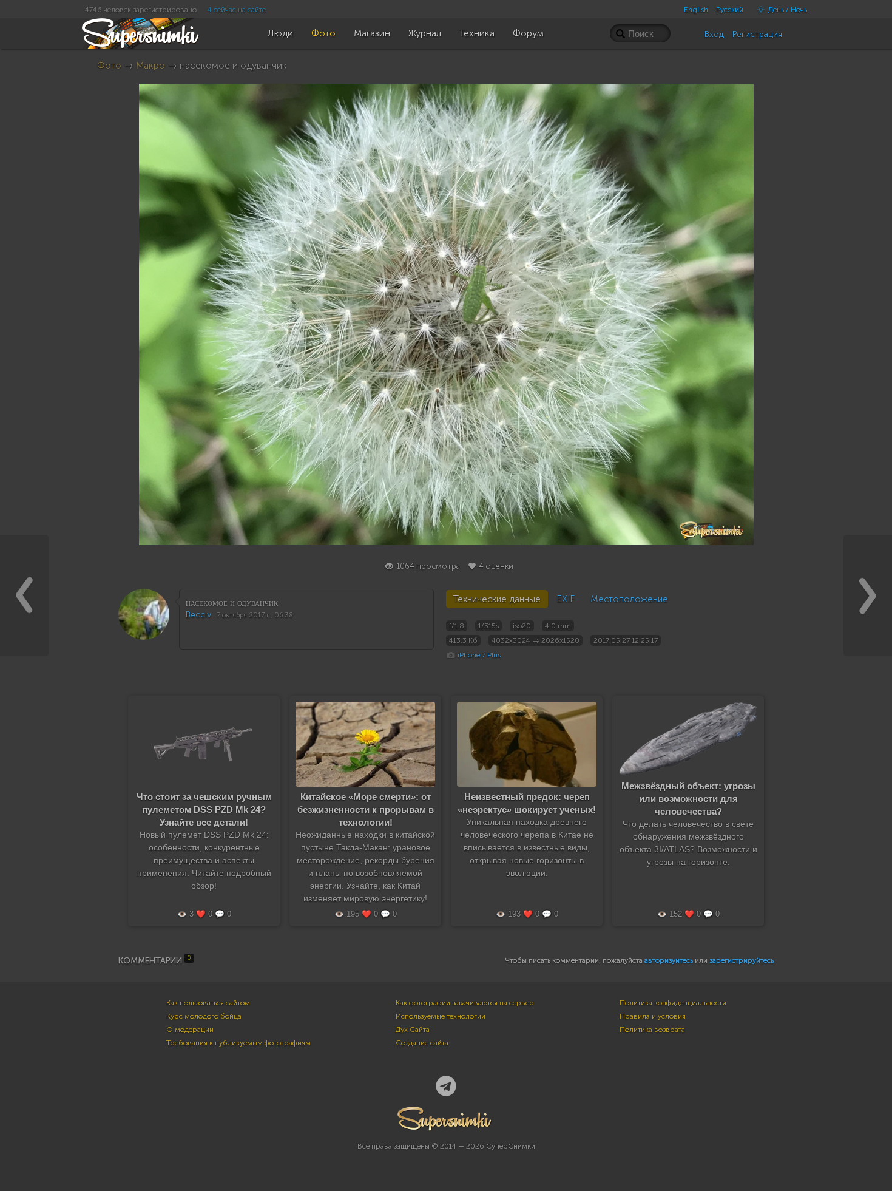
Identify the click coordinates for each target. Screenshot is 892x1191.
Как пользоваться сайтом (208, 1003)
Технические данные (497, 599)
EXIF (565, 599)
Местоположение (629, 599)
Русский (729, 9)
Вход (714, 34)
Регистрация (757, 34)
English (696, 9)
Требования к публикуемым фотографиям (238, 1043)
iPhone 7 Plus (479, 655)
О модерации (190, 1029)
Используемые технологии (440, 1016)
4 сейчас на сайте (237, 9)
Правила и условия (653, 1016)
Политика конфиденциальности (673, 1003)
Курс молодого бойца (204, 1016)
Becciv (198, 614)
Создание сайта (422, 1043)
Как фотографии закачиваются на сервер (465, 1003)
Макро (150, 65)
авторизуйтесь (668, 960)
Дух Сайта (413, 1029)
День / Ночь (786, 9)
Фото (109, 65)
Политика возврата (652, 1029)
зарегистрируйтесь (741, 960)
